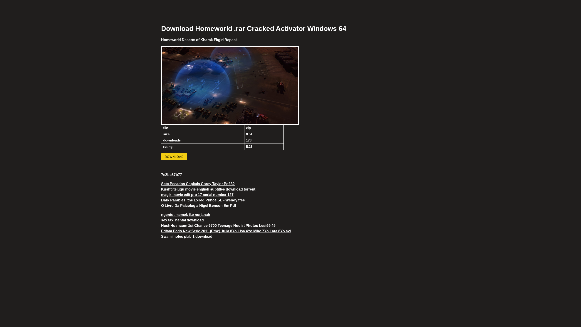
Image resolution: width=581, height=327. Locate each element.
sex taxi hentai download (182, 220)
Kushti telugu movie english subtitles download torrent (208, 189)
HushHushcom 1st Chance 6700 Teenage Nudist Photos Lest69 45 (218, 226)
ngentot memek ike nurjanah (185, 215)
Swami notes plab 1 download (186, 236)
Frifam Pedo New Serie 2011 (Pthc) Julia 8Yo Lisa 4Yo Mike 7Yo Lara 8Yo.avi (226, 231)
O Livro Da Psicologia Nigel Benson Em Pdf (198, 206)
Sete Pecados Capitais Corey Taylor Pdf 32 (198, 184)
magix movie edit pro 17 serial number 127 (197, 195)
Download (174, 156)
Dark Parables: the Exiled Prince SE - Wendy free (203, 200)
